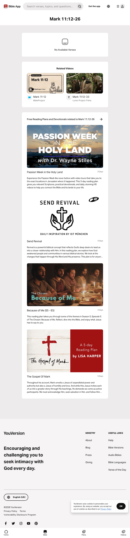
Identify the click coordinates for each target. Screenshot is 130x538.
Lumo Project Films (82, 100)
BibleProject (39, 100)
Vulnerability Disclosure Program (20, 514)
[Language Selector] (108, 6)
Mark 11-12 (43, 96)
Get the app (94, 6)
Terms (23, 511)
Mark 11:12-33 (84, 96)
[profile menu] (120, 6)
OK (121, 506)
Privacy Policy (10, 511)
